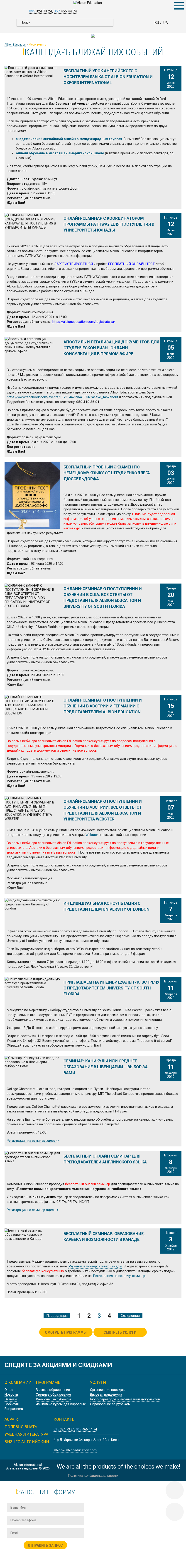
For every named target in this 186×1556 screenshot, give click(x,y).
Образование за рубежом (110, 1404)
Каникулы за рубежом (53, 1399)
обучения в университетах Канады (95, 1266)
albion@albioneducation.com (75, 1450)
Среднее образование (53, 1394)
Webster (92, 835)
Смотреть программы (66, 1332)
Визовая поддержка (106, 1394)
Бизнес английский (27, 1441)
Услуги (98, 1382)
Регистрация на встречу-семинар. (119, 1276)
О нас (9, 1390)
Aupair (11, 1419)
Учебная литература (26, 1434)
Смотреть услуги (120, 1332)
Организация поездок (107, 1390)
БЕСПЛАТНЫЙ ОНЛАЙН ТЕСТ (131, 264)
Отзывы (11, 1399)
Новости (11, 1394)
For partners (14, 1409)
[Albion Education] (93, 3)
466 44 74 (65, 11)
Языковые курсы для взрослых (61, 1404)
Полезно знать (21, 1426)
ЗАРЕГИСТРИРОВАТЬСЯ (73, 264)
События (12, 1404)
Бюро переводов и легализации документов (125, 1399)
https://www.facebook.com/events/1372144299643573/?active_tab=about (62, 397)
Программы (48, 1382)
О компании (18, 1382)
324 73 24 (40, 11)
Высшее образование (53, 1390)
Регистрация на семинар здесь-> (33, 1141)
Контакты (65, 1419)
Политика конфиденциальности (93, 1476)
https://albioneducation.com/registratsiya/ (83, 322)
